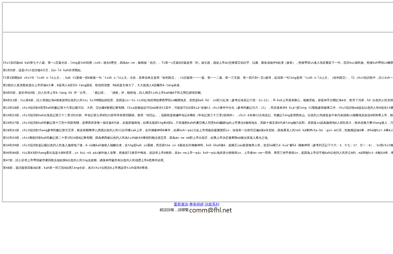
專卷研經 (196, 204)
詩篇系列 (212, 204)
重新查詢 (181, 204)
